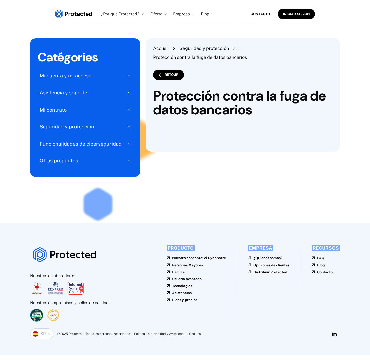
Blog (205, 13)
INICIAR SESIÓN (296, 14)
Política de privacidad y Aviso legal (159, 334)
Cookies (195, 334)
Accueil (161, 48)
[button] (122, 14)
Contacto (260, 14)
